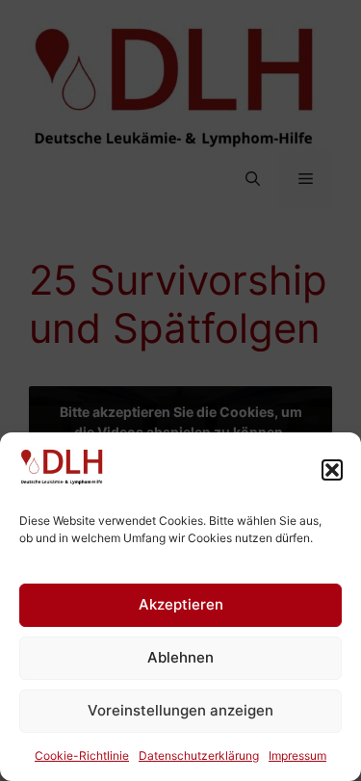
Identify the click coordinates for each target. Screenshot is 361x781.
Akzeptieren (181, 604)
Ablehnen (180, 657)
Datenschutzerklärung (199, 755)
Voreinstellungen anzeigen (180, 710)
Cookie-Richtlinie (82, 755)
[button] (332, 470)
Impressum (297, 755)
